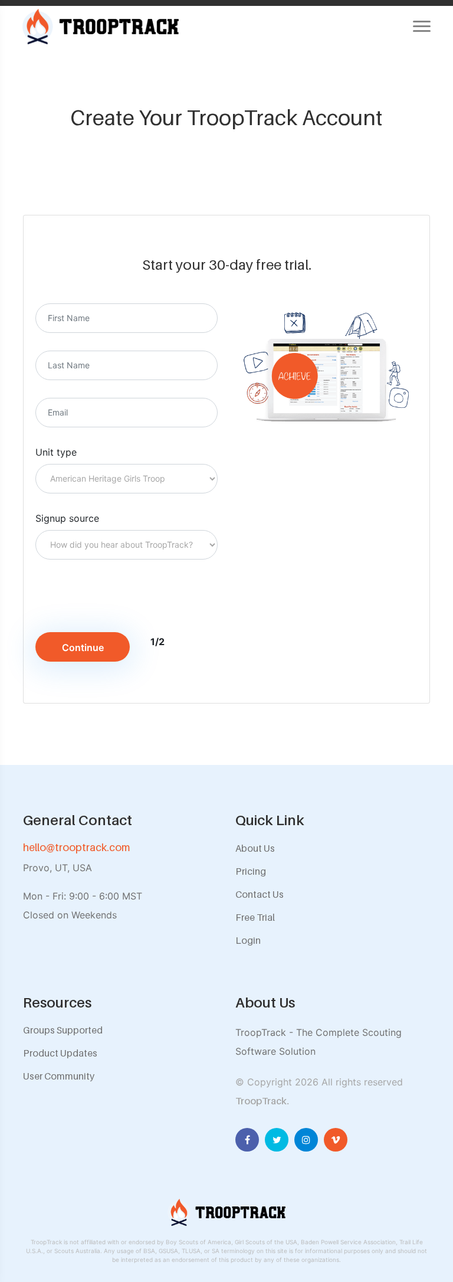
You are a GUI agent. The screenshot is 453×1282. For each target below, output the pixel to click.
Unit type (56, 452)
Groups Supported (63, 1030)
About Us (255, 848)
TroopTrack (261, 1101)
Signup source (67, 518)
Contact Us (259, 894)
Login (248, 940)
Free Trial (255, 917)
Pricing (250, 871)
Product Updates (60, 1053)
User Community (58, 1076)
